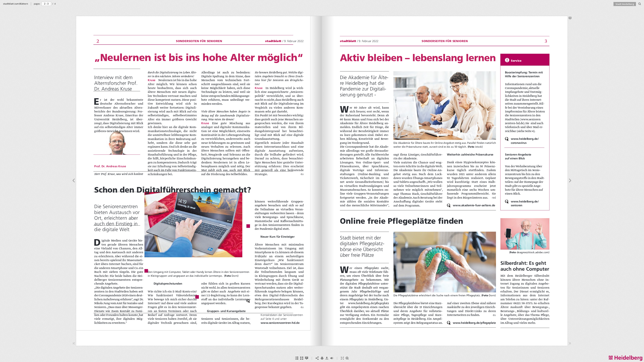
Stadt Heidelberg (624, 4)
